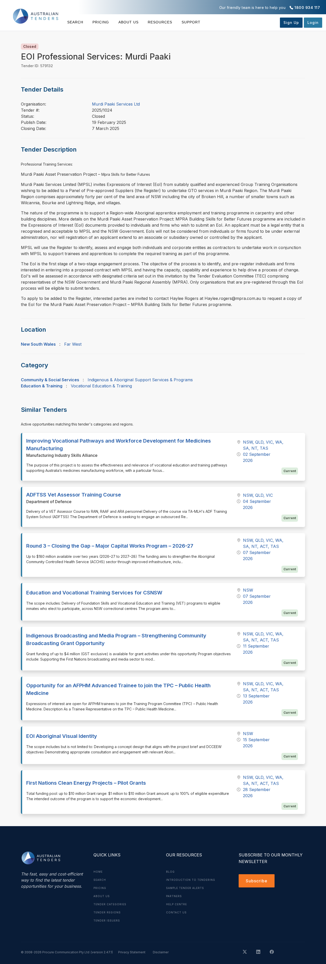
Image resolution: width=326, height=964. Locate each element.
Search (75, 22)
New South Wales (38, 344)
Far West (73, 344)
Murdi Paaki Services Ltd (116, 104)
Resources (160, 22)
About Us (128, 22)
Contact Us (176, 912)
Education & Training (41, 385)
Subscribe (256, 880)
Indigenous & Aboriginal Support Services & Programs (140, 379)
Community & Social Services (50, 379)
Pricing (100, 22)
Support (191, 22)
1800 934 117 (307, 7)
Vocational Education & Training (101, 385)
